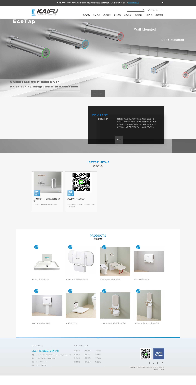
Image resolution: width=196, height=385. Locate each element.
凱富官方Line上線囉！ (76, 199)
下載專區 (148, 15)
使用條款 (98, 358)
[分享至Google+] (158, 363)
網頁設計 (156, 369)
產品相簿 (128, 15)
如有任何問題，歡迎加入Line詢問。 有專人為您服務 (81, 205)
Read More (47, 261)
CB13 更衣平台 (72, 323)
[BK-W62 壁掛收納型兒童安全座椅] (115, 327)
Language (154, 10)
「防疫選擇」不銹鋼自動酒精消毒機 (47, 200)
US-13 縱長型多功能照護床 (110, 279)
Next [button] (102, 93)
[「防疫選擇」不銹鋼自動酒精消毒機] (47, 182)
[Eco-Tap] (98, 55)
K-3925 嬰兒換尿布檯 (40, 279)
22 (37, 192)
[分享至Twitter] (153, 363)
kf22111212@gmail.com (62, 355)
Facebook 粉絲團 (158, 353)
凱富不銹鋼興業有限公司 (45, 12)
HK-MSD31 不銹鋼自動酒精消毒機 (45, 204)
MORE (119, 140)
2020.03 (37, 195)
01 (70, 192)
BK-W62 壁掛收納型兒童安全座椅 (113, 323)
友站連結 (138, 15)
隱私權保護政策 (133, 3)
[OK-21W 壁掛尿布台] (149, 283)
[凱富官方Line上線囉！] (81, 182)
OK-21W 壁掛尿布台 (142, 279)
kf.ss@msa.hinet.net (45, 355)
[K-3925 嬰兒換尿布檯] (47, 283)
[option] (98, 55)
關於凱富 (117, 15)
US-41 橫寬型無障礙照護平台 (77, 279)
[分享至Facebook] (149, 363)
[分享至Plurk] (162, 363)
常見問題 (87, 358)
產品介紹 (96, 15)
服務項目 (87, 354)
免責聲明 (98, 362)
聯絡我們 (159, 15)
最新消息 (86, 15)
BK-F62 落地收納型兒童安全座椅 (146, 323)
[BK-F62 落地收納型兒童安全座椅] (149, 327)
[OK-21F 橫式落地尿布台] (47, 327)
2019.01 (70, 195)
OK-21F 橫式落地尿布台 (41, 323)
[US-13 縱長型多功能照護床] (115, 283)
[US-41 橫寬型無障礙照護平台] (81, 283)
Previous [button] (94, 93)
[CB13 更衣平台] (81, 327)
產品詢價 (107, 15)
